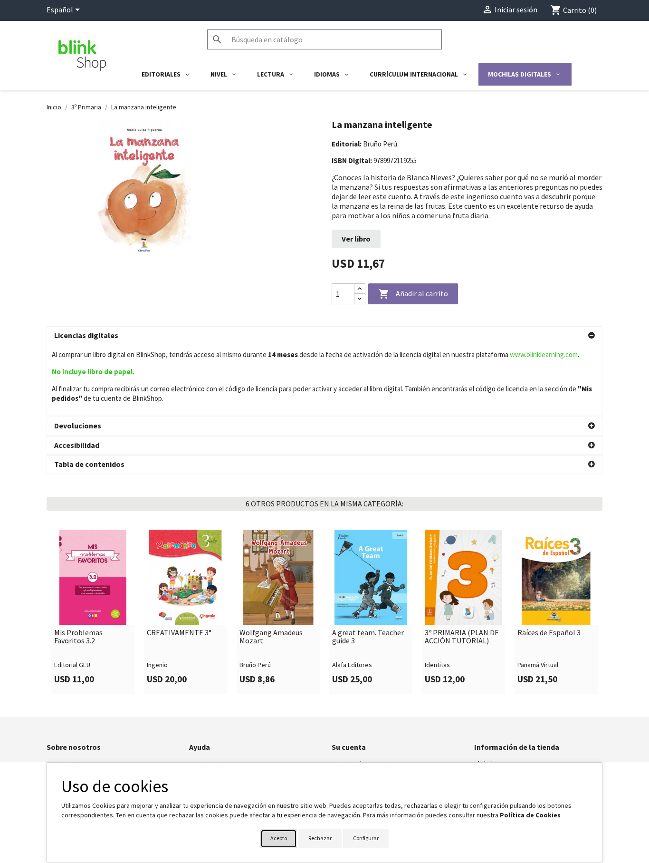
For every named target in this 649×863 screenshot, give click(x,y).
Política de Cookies (530, 815)
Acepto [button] (278, 838)
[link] (93, 611)
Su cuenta (349, 747)
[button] (324, 335)
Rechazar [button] (320, 838)
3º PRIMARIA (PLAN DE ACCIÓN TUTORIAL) (462, 637)
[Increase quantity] (359, 288)
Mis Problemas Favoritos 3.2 (78, 637)
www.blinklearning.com (544, 354)
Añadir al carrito (413, 294)
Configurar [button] (366, 838)
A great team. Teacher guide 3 (368, 637)
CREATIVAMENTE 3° (179, 633)
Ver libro (356, 238)
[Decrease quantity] (359, 298)
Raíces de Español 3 (549, 633)
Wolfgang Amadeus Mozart (271, 637)
